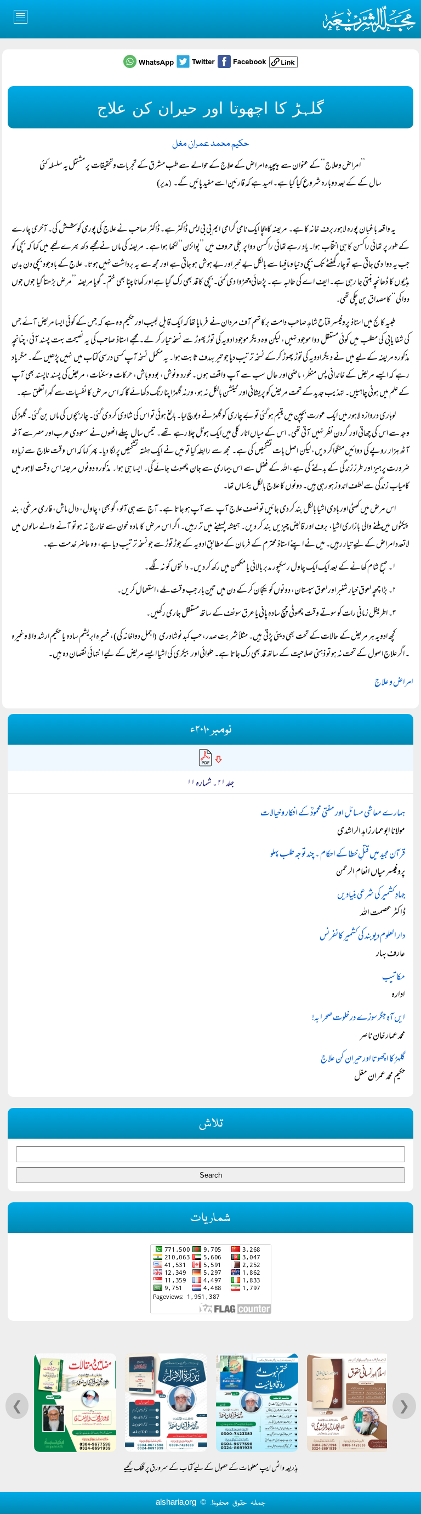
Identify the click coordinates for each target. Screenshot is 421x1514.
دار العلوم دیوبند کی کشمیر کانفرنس (362, 936)
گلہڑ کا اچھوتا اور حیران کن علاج (363, 1059)
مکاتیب (393, 978)
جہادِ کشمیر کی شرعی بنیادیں (371, 895)
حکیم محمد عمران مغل (210, 144)
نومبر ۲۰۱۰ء (210, 730)
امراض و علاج (393, 683)
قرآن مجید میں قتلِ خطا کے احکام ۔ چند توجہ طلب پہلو (337, 855)
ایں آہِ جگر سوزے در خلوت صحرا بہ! (358, 1018)
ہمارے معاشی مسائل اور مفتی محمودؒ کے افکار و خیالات (332, 814)
